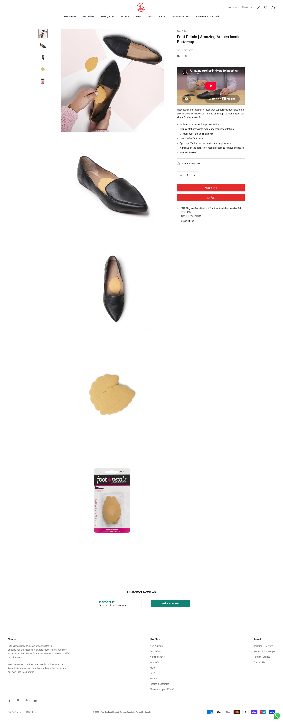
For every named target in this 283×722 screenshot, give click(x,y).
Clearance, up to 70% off (207, 16)
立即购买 (211, 198)
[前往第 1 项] (42, 33)
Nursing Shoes (107, 16)
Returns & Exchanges (264, 651)
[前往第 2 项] (42, 45)
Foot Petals (182, 31)
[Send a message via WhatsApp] (276, 715)
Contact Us (259, 662)
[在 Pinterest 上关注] (26, 700)
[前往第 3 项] (42, 57)
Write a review (170, 603)
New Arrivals (70, 16)
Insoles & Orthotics (181, 16)
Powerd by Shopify (143, 712)
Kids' (150, 16)
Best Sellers (88, 16)
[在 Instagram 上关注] (18, 700)
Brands (162, 16)
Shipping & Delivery (263, 646)
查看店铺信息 (187, 221)
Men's (138, 16)
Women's (125, 16)
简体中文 (245, 7)
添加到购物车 (211, 188)
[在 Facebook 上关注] (9, 700)
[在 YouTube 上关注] (35, 700)
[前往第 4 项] (42, 69)
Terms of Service (262, 656)
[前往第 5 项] (42, 81)
